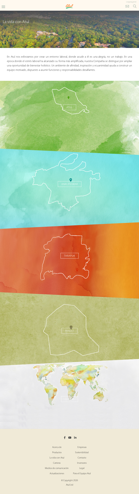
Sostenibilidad (82, 452)
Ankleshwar (69, 184)
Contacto (82, 458)
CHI (127, 2)
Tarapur (69, 256)
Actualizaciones (57, 473)
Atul (69, 107)
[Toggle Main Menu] (3, 6)
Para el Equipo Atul (82, 473)
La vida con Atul (56, 458)
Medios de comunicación (57, 468)
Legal (81, 468)
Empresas (81, 447)
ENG (131, 2)
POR (134, 2)
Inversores (82, 463)
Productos (57, 452)
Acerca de (57, 447)
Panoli (69, 331)
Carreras (57, 463)
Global (69, 399)
